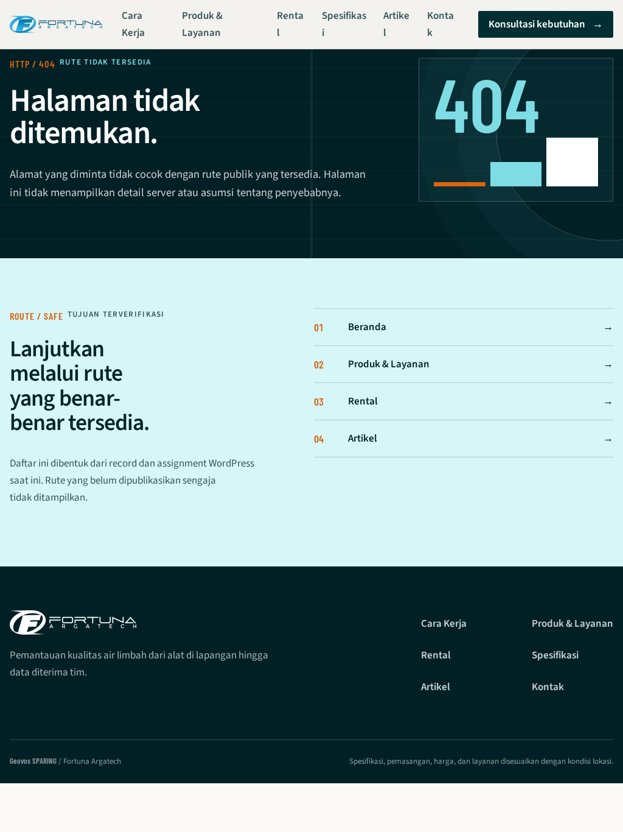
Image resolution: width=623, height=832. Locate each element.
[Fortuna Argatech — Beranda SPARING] (56, 24)
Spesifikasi (344, 24)
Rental (290, 24)
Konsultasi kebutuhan (546, 24)
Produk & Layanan (202, 24)
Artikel (396, 24)
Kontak (440, 24)
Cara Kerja (133, 24)
